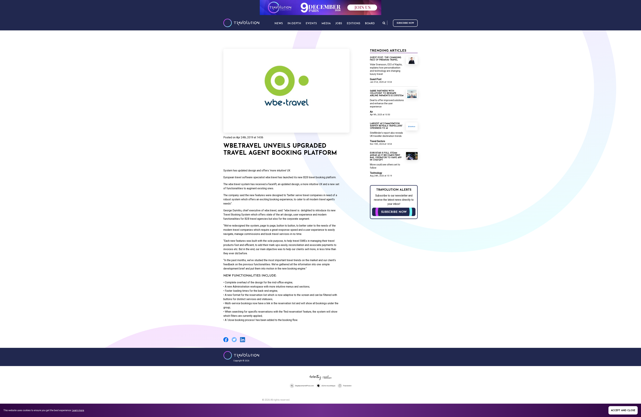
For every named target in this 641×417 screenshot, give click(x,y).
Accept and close (623, 410)
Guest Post (375, 79)
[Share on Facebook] (225, 342)
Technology (376, 173)
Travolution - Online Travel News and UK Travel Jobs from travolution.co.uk (241, 355)
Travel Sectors (377, 141)
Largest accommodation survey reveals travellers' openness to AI (386, 126)
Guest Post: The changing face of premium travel (385, 59)
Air (371, 112)
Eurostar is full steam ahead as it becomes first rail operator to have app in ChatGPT (386, 156)
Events (311, 23)
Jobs (338, 23)
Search (383, 23)
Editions (353, 23)
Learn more (78, 410)
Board (370, 23)
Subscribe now (405, 23)
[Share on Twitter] (234, 342)
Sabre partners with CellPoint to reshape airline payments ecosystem (386, 93)
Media (326, 23)
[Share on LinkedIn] (242, 342)
